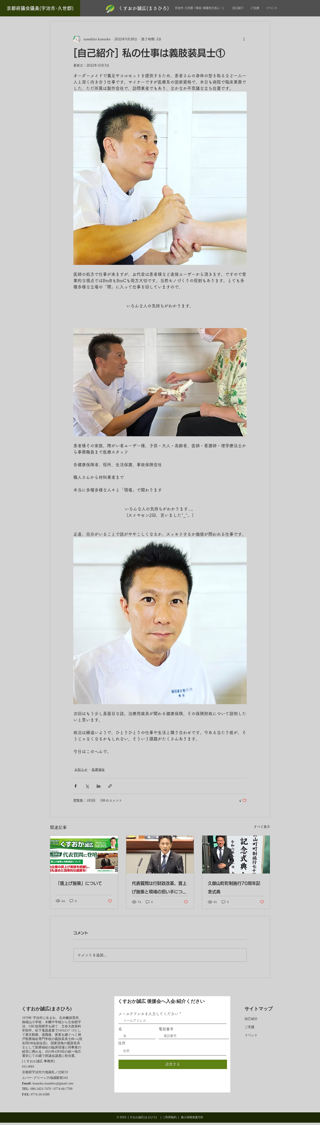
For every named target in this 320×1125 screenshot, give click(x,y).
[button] (40, 8)
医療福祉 (98, 769)
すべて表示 (262, 826)
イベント (251, 1035)
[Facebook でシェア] (75, 786)
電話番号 (166, 1029)
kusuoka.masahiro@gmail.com (53, 1083)
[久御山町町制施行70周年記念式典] (236, 854)
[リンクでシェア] (110, 786)
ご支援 (249, 1027)
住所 (122, 1043)
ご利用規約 (170, 1117)
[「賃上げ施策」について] (84, 854)
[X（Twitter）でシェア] (87, 786)
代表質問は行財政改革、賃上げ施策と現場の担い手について (159, 888)
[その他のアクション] (244, 39)
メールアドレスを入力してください (148, 1014)
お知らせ (80, 769)
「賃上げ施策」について (79, 883)
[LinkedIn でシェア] (98, 786)
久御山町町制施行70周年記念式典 (234, 887)
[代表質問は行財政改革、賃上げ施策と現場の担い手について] (160, 854)
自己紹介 (251, 1019)
